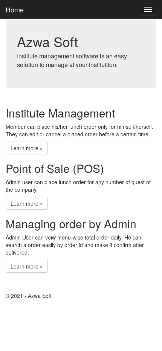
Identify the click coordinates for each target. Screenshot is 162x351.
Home (15, 9)
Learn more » (27, 148)
